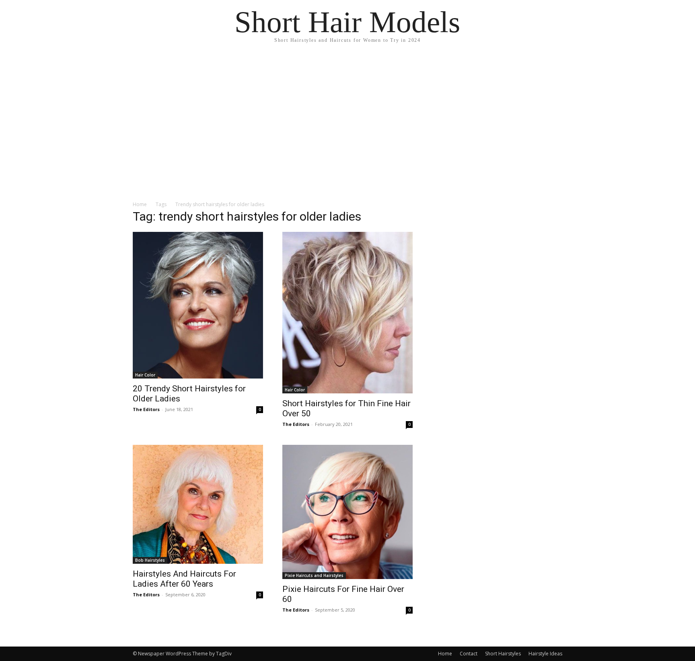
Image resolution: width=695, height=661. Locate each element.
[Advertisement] (347, 112)
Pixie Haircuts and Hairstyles (314, 575)
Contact (468, 653)
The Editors (146, 409)
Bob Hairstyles (150, 560)
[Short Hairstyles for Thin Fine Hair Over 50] (347, 312)
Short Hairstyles (503, 653)
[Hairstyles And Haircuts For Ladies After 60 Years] (198, 504)
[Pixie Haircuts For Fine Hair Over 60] (347, 512)
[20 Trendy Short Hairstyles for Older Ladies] (198, 305)
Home (140, 204)
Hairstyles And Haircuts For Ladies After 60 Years (184, 579)
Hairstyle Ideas (545, 653)
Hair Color (145, 375)
